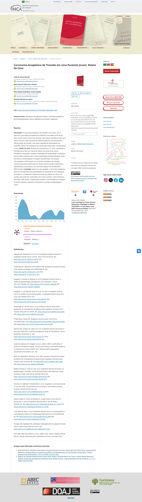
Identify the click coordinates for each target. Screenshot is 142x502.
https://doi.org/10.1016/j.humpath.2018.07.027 (30, 377)
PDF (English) (86, 93)
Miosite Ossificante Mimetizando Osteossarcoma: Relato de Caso (41, 459)
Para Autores (107, 124)
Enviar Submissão (112, 71)
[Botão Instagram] (105, 182)
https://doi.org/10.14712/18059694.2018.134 (29, 392)
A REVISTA (23, 48)
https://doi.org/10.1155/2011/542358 (43, 284)
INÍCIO (13, 48)
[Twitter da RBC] (110, 182)
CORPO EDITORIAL (37, 48)
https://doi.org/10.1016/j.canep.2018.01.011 (29, 337)
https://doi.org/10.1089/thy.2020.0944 (49, 362)
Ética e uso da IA (113, 103)
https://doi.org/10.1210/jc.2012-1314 (27, 272)
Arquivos (22, 59)
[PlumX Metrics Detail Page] (17, 232)
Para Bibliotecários (109, 127)
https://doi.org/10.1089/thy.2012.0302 (51, 312)
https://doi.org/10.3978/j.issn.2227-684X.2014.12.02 (32, 429)
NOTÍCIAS (15, 52)
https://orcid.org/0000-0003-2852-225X (27, 96)
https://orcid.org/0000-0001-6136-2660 (27, 103)
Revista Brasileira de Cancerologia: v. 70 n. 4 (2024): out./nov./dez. (55, 453)
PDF (75, 93)
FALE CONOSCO (98, 48)
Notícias (113, 108)
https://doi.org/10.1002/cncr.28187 (26, 259)
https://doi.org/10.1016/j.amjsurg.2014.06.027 (30, 299)
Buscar (127, 48)
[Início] (16, 8)
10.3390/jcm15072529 (79, 213)
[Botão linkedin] (121, 182)
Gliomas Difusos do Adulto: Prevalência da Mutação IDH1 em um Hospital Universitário (55, 452)
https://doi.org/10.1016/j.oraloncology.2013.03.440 (47, 322)
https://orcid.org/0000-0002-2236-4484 (27, 81)
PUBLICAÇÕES (53, 48)
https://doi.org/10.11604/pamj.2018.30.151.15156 (43, 404)
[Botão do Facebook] (115, 182)
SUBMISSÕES (67, 48)
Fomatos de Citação (78, 134)
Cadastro (119, 16)
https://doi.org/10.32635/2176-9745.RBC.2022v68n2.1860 (37, 110)
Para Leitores (107, 121)
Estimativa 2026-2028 (113, 97)
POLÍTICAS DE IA (28, 52)
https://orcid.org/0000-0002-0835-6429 (27, 88)
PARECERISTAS (82, 48)
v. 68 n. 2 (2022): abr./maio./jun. (38, 59)
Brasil (25, 2)
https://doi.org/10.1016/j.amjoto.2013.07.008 (35, 417)
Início (15, 59)
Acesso (127, 16)
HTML (76, 96)
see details (35, 244)
